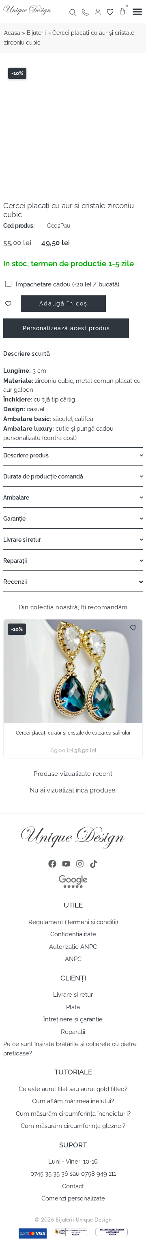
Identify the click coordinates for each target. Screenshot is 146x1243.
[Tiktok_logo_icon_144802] (94, 864)
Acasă (12, 33)
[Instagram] (80, 864)
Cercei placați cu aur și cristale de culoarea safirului (73, 733)
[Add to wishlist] (8, 304)
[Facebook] (52, 864)
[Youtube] (66, 864)
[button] (137, 11)
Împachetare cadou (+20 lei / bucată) (66, 284)
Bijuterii (36, 33)
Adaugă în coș (63, 303)
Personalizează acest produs (66, 328)
